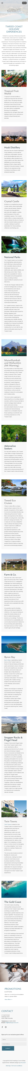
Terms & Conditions (16, 1065)
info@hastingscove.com (11, 1022)
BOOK (24, 2)
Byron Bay (7, 660)
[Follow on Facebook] (2, 1027)
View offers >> (8, 999)
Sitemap (8, 1065)
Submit (8, 1048)
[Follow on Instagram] (5, 1027)
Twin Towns (7, 824)
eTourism (23, 1062)
